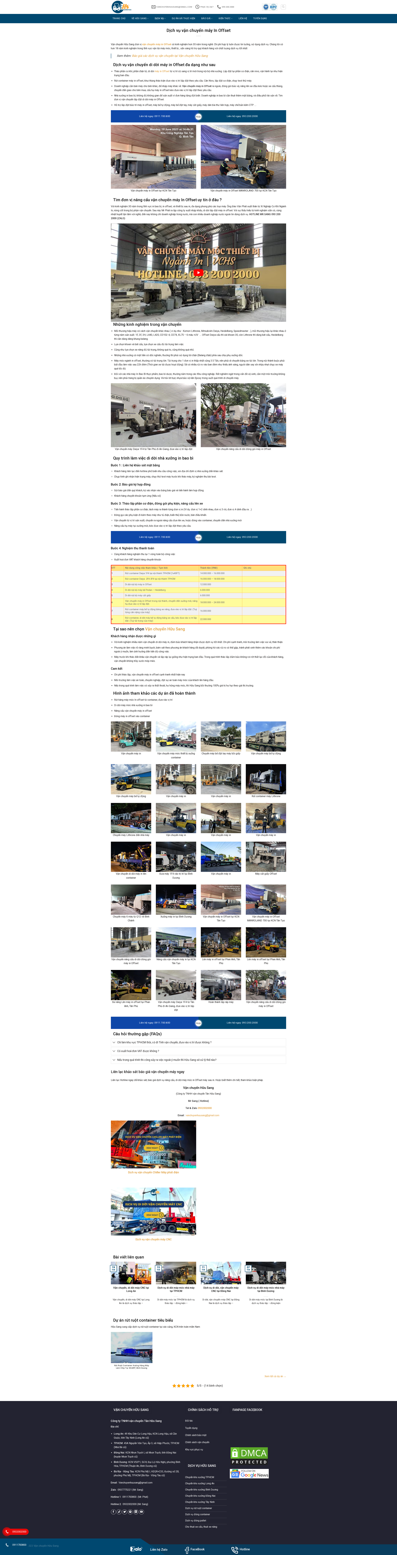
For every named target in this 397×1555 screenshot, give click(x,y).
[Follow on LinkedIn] (135, 1511)
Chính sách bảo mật (195, 1435)
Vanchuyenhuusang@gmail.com (135, 1482)
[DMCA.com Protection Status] (249, 1455)
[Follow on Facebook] (113, 1511)
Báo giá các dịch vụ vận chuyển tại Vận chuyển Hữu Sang (170, 56)
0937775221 (125, 1489)
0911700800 (129, 1496)
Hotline (245, 1549)
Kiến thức (224, 18)
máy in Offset (162, 71)
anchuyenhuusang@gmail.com (203, 1115)
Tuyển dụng (260, 18)
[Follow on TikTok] (119, 1511)
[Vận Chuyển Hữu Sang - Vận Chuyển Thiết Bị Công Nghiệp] (129, 7)
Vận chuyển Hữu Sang (165, 629)
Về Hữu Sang (139, 18)
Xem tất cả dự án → (275, 1376)
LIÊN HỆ (243, 18)
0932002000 (204, 1108)
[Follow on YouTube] (141, 1511)
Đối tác (189, 1420)
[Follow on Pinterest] (130, 1511)
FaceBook (198, 1549)
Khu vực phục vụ (194, 1449)
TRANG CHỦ (119, 18)
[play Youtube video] (198, 272)
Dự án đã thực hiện (183, 18)
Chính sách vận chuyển (197, 1442)
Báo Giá (205, 18)
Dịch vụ (159, 18)
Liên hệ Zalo (158, 1549)
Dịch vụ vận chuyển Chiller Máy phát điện (153, 1172)
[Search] (283, 6)
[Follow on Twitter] (124, 1511)
